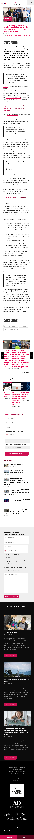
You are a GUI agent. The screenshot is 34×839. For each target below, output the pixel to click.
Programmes (26, 499)
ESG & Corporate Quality (7, 394)
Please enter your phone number (14, 431)
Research (8, 19)
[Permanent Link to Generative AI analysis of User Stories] (25, 390)
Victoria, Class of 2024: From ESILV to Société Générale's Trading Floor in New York (15, 512)
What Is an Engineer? (16, 464)
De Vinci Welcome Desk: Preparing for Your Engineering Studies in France (16, 492)
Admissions (26, 464)
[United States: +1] (7, 434)
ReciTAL (6, 86)
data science (20, 35)
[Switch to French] (5, 3)
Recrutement (17, 780)
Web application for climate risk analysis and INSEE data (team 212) (16, 398)
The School (7, 827)
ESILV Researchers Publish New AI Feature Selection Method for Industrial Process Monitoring (16, 358)
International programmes (17, 827)
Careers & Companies (9, 829)
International (25, 489)
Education (27, 470)
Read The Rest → (10, 655)
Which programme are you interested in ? (15, 561)
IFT (24, 35)
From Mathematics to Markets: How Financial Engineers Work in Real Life (16, 502)
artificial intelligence (11, 35)
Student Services (20, 829)
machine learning (13, 329)
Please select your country (12, 438)
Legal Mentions (8, 831)
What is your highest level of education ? (16, 444)
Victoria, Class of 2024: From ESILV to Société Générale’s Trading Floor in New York (7, 358)
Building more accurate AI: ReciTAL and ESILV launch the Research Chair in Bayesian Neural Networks (15, 28)
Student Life (26, 509)
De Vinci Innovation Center (13, 97)
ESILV (15, 316)
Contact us (9, 837)
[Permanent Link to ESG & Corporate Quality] (7, 390)
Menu (31, 2)
